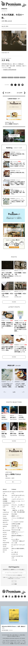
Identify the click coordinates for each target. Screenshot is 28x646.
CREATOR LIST (5, 506)
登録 (14, 581)
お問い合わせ (23, 643)
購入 (13, 481)
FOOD (4, 516)
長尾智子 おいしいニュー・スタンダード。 (18, 532)
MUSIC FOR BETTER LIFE (17, 557)
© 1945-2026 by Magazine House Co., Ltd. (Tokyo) (14, 638)
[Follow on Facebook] (24, 596)
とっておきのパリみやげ (17, 521)
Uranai (5, 538)
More (14, 302)
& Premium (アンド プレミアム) (14, 4)
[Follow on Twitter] (6, 596)
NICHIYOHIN (6, 530)
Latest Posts (14, 307)
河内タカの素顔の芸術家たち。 (18, 549)
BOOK (4, 536)
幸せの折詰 (14, 514)
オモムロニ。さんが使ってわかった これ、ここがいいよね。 (18, 506)
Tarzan (15, 642)
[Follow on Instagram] (3, 596)
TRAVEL (5, 518)
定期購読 (5, 499)
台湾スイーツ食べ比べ (17, 528)
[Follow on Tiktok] (15, 596)
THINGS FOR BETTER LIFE (18, 492)
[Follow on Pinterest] (21, 596)
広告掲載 (5, 501)
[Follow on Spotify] (18, 596)
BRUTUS (7, 640)
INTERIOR (6, 520)
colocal (18, 642)
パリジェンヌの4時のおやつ (18, 518)
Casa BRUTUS (13, 640)
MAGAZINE (6, 542)
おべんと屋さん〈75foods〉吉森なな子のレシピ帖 (18, 541)
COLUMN (11, 77)
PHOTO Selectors (14, 402)
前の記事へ (8, 92)
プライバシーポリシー (16, 577)
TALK (4, 540)
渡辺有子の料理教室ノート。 (17, 536)
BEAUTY (5, 522)
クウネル (8, 642)
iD (3, 528)
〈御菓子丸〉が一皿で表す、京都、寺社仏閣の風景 (18, 511)
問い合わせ (5, 496)
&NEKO (5, 526)
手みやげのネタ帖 (16, 530)
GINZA (23, 640)
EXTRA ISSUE (5, 545)
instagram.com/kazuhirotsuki (9, 69)
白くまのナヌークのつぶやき (18, 545)
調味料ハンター (15, 516)
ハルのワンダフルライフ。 (18, 499)
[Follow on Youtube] (12, 596)
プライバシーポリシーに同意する (15, 575)
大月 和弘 (6, 59)
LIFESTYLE (6, 512)
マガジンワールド (5, 643)
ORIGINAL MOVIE (6, 549)
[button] (5, 392)
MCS (25, 642)
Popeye (11, 642)
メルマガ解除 (14, 584)
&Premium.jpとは (7, 492)
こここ (22, 642)
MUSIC (5, 532)
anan (4, 640)
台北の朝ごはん (15, 526)
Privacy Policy (17, 643)
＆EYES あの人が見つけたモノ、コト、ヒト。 (18, 496)
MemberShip (7, 503)
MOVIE (5, 534)
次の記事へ (20, 92)
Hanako (4, 642)
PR (4, 552)
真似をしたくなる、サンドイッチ (18, 502)
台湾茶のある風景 (16, 524)
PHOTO (4, 8)
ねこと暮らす (15, 552)
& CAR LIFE (15, 554)
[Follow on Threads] (9, 596)
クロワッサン (19, 640)
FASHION (5, 514)
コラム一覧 (14, 560)
